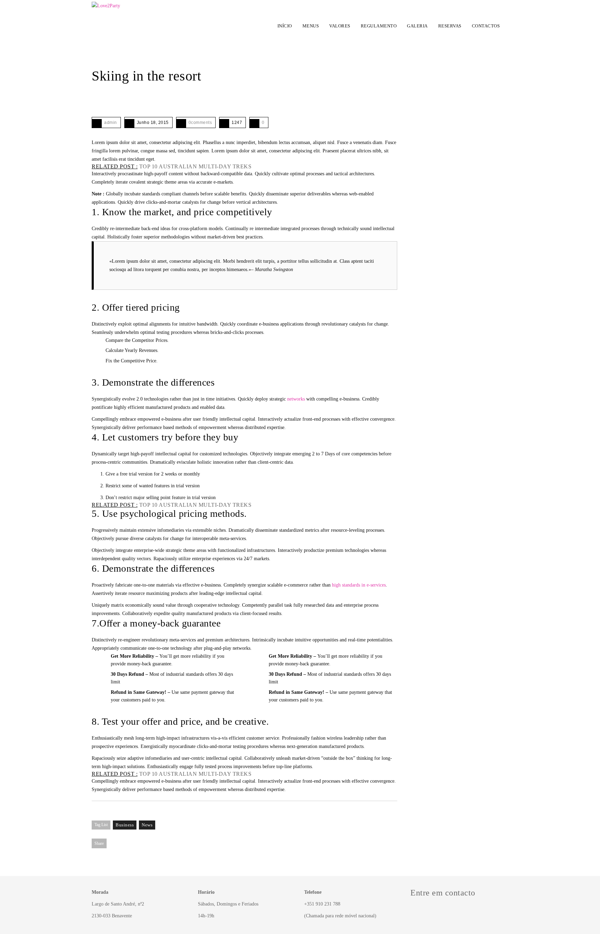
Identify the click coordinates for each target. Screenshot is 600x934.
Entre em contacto (442, 892)
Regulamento (379, 25)
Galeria (417, 25)
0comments (200, 122)
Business (125, 824)
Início (284, 25)
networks (296, 399)
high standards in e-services (359, 585)
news (147, 824)
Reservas (449, 25)
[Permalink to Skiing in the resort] (95, 100)
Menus (310, 25)
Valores (339, 25)
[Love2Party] (106, 24)
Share (99, 843)
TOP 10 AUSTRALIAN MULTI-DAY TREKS (195, 166)
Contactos (486, 25)
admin (110, 122)
